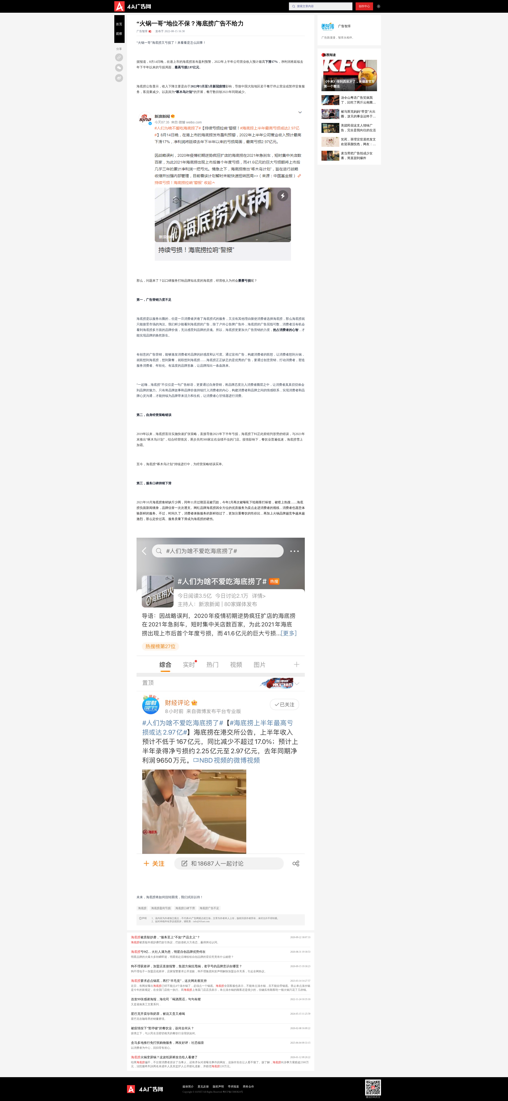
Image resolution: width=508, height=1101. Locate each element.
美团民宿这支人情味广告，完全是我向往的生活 (358, 128)
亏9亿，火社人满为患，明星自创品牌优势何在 (168, 951)
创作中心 (364, 6)
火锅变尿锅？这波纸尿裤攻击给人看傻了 (164, 1057)
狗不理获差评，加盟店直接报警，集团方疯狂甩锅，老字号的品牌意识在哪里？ (186, 966)
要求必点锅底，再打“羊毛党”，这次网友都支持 (169, 980)
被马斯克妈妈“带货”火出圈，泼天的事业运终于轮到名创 (358, 114)
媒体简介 (188, 1086)
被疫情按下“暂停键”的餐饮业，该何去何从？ (162, 1028)
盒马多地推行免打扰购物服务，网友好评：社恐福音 (167, 1042)
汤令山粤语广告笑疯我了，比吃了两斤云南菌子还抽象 (358, 100)
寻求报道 (233, 1086)
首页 (119, 24)
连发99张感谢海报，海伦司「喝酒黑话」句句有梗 (166, 999)
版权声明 (218, 1086)
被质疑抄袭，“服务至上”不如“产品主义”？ (165, 937)
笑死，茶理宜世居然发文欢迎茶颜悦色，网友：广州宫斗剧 (358, 142)
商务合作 (248, 1086)
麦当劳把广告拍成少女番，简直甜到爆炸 (357, 156)
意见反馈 (203, 1086)
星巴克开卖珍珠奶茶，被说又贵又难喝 (158, 1013)
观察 (119, 33)
